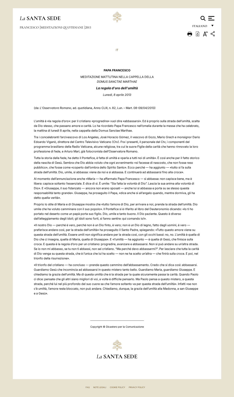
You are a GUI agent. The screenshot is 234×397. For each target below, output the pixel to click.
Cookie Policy (117, 387)
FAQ (88, 387)
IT (117, 50)
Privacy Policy (137, 387)
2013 (88, 27)
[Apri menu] (210, 18)
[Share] (213, 34)
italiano (200, 27)
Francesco (29, 27)
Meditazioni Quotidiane (62, 27)
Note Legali (99, 387)
